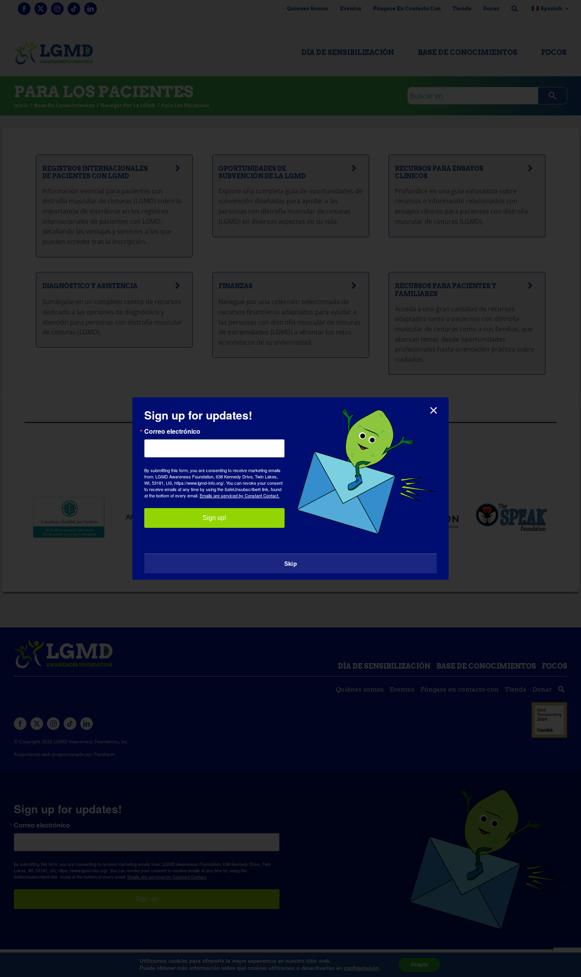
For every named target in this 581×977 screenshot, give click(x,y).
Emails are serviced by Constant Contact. (239, 495)
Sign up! (214, 517)
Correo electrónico (172, 431)
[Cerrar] (433, 410)
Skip (290, 563)
